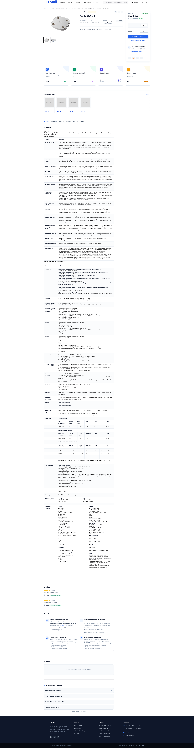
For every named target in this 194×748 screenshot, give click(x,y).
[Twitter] (54, 737)
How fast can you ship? (52, 707)
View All (148, 94)
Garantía (61, 121)
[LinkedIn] (51, 737)
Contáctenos (77, 728)
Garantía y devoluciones (105, 725)
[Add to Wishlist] (115, 12)
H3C (49, 8)
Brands (62, 2)
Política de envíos (103, 728)
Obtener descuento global (138, 40)
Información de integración (81, 731)
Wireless (68, 8)
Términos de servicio (104, 731)
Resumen (46, 121)
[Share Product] (121, 12)
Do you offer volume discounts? (54, 702)
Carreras (76, 733)
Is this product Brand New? (53, 690)
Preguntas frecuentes (78, 121)
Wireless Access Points (77, 8)
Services (78, 2)
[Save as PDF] (118, 12)
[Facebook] (58, 737)
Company (96, 2)
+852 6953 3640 (130, 735)
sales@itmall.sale (130, 732)
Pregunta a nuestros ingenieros (78, 713)
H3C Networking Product (58, 8)
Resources (87, 2)
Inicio (45, 8)
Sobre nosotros (78, 725)
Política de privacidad (104, 733)
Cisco (83, 12)
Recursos (68, 121)
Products (70, 2)
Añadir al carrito (139, 36)
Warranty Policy (63, 625)
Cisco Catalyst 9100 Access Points (93, 8)
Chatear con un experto (136, 51)
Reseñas (54, 121)
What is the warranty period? (54, 696)
